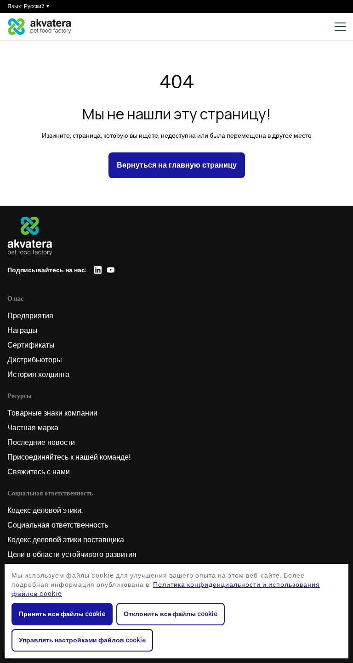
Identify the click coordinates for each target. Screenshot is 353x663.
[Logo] (39, 26)
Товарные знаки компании (52, 413)
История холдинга (38, 374)
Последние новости (41, 442)
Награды (22, 330)
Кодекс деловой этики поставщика (65, 539)
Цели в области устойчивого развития (72, 554)
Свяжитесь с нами (38, 471)
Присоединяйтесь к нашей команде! (69, 457)
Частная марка (32, 427)
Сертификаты (31, 345)
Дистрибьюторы (34, 359)
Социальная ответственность (57, 525)
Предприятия (30, 315)
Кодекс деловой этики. (45, 510)
